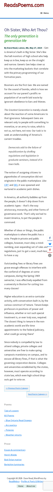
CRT (6, 185)
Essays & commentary (14, 449)
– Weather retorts (13, 434)
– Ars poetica (10, 425)
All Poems (9, 415)
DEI (16, 185)
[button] (49, 255)
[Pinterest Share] (49, 249)
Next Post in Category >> (37, 394)
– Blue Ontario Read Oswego (18, 420)
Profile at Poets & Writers (32, 481)
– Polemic (9, 430)
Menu (46, 13)
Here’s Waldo (10, 454)
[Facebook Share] (49, 237)
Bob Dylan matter (13, 459)
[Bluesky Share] (49, 243)
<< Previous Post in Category (17, 388)
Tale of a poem (11, 410)
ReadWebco (14, 481)
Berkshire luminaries (14, 464)
